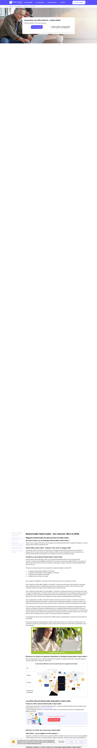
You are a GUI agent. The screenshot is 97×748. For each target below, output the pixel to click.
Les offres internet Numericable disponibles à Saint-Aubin (18, 539)
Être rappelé (80, 2)
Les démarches (40, 2)
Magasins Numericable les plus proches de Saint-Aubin (17, 534)
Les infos (62, 2)
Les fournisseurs (52, 2)
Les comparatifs (28, 2)
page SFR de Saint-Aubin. (46, 707)
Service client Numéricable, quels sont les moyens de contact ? (18, 544)
